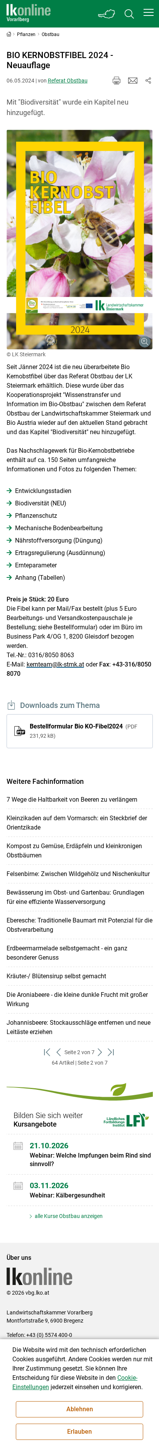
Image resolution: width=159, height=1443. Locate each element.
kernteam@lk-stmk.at (55, 664)
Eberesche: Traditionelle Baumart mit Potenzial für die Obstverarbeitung (79, 925)
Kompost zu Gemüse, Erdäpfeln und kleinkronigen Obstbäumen (74, 850)
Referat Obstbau (68, 80)
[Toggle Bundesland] (106, 14)
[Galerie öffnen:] (80, 239)
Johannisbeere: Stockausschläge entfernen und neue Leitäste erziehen (79, 1027)
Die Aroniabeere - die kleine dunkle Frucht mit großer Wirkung (77, 999)
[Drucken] (116, 80)
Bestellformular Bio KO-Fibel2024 (83, 731)
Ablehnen (79, 1409)
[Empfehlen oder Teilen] (148, 80)
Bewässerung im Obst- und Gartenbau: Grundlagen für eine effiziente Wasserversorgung (75, 897)
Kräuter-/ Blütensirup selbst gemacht (56, 976)
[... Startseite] (29, 14)
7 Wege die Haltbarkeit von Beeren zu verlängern (72, 799)
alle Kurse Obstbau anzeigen (68, 1216)
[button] (149, 12)
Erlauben (79, 1431)
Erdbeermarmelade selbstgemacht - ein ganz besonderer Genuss (67, 953)
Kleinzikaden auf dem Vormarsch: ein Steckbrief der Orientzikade (77, 822)
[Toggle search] (129, 14)
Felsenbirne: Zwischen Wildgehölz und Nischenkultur (78, 874)
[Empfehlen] (132, 80)
